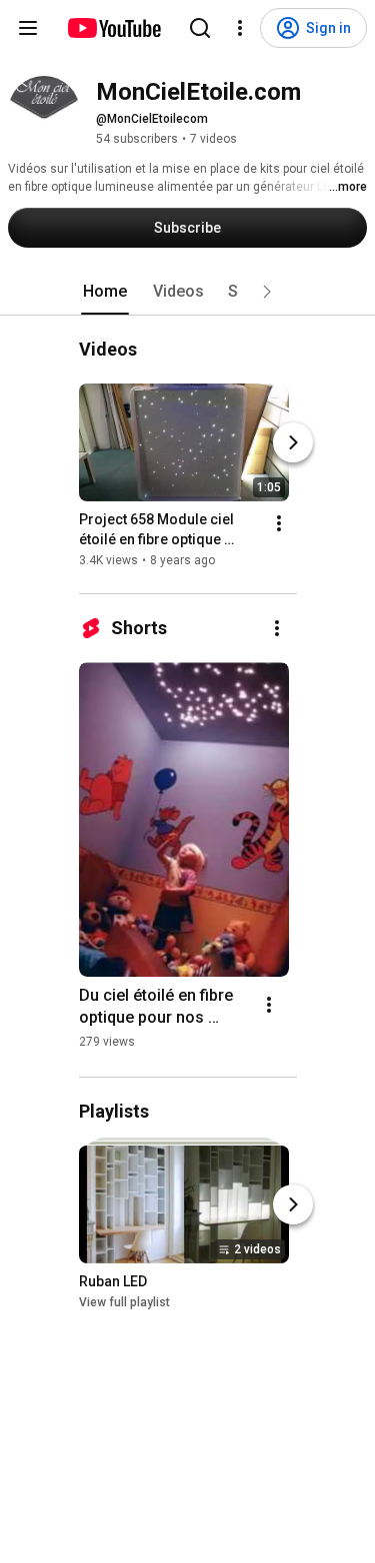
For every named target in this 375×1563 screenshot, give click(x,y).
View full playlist (124, 1302)
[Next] (293, 442)
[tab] (105, 292)
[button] (267, 292)
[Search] (200, 28)
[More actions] (279, 523)
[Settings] (240, 28)
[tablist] (188, 292)
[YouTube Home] (113, 28)
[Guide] (28, 28)
